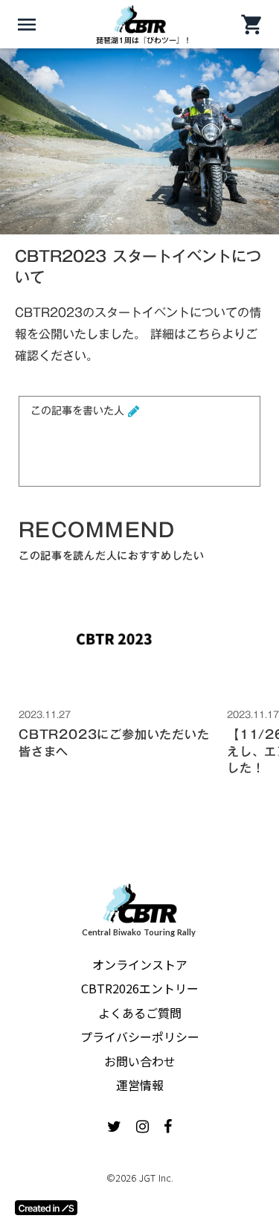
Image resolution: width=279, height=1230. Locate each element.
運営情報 (140, 1085)
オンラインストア (139, 964)
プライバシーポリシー (139, 1036)
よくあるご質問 (140, 1013)
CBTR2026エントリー (140, 988)
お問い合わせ (140, 1061)
